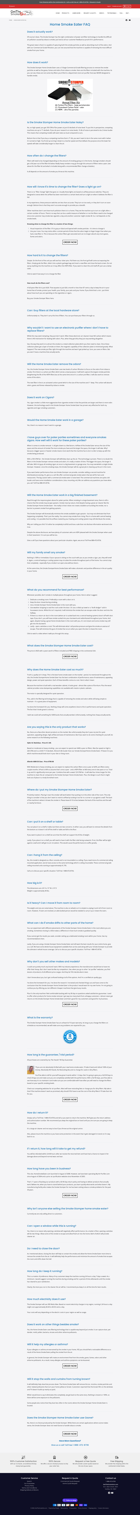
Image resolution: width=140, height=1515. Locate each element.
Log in (109, 6)
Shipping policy (92, 1508)
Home (10, 20)
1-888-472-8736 (111, 1481)
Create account (117, 6)
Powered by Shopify (54, 1508)
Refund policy (64, 1508)
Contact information (103, 1508)
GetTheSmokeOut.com (41, 1508)
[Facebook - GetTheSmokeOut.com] (126, 20)
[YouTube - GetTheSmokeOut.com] (129, 20)
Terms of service (82, 1508)
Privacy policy (72, 1508)
